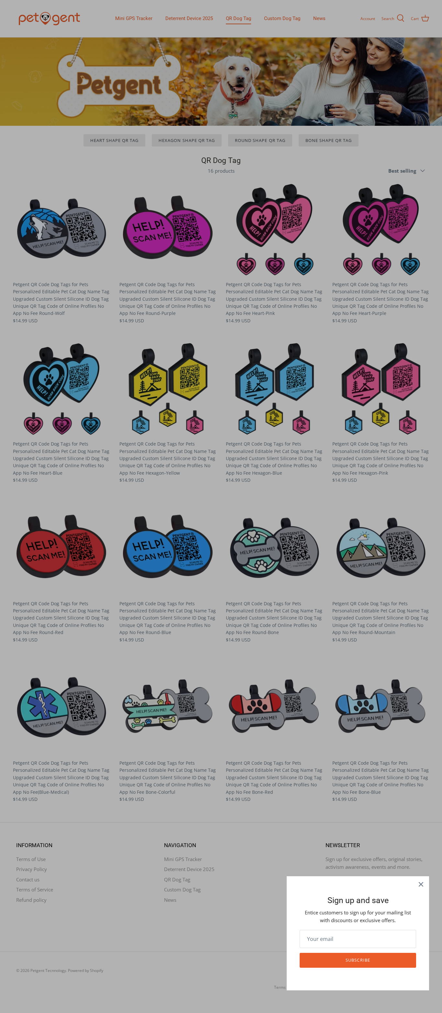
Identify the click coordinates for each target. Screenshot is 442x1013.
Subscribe (358, 960)
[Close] (421, 884)
